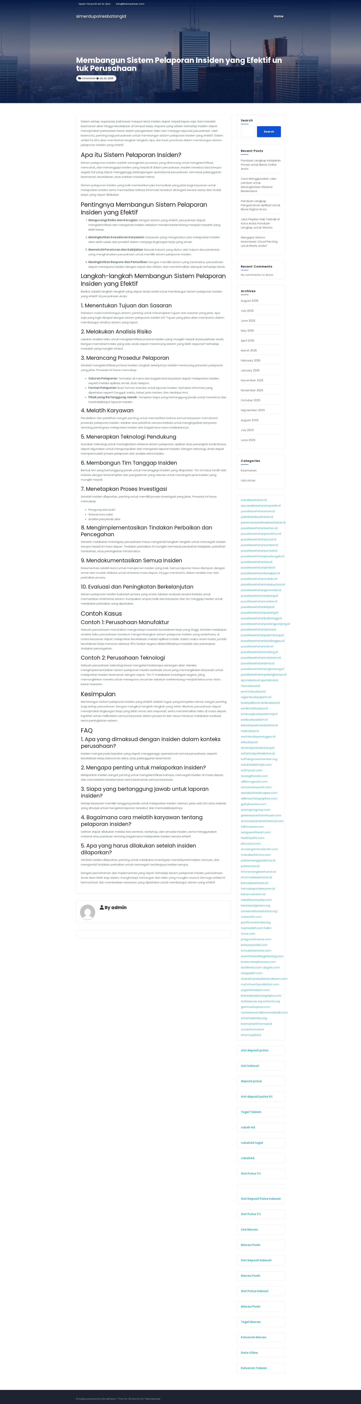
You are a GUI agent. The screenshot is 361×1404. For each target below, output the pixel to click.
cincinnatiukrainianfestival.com (262, 821)
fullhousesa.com (252, 827)
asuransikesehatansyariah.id (261, 505)
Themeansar (152, 1399)
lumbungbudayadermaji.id (259, 714)
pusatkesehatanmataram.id (261, 658)
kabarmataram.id (253, 894)
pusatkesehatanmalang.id (259, 652)
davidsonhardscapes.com (259, 793)
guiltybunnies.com (253, 804)
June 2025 (248, 440)
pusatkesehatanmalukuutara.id (263, 584)
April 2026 (247, 340)
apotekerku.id (250, 680)
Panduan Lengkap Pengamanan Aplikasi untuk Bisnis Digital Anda (260, 205)
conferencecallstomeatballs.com (264, 1012)
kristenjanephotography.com (261, 996)
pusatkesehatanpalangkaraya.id (263, 674)
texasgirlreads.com (254, 776)
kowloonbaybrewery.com (258, 962)
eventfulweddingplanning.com (262, 956)
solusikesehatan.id (254, 500)
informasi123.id (251, 1035)
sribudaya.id (249, 742)
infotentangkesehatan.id (258, 872)
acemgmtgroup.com (255, 810)
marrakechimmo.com (256, 855)
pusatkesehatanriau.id (256, 562)
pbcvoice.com (251, 843)
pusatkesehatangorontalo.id (261, 590)
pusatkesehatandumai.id (258, 629)
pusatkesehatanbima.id (257, 663)
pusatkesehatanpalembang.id (262, 635)
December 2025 (252, 380)
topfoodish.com (252, 928)
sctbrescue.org (251, 1001)
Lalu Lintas (248, 480)
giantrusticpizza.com (255, 1007)
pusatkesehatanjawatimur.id (261, 534)
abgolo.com (271, 967)
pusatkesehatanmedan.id (259, 601)
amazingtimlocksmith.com (259, 849)
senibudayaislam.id (254, 720)
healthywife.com (252, 838)
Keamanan (89, 78)
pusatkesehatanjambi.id (258, 567)
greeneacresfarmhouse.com (261, 815)
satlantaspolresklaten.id (258, 753)
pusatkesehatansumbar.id (259, 545)
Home (278, 16)
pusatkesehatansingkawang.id (262, 669)
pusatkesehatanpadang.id (259, 613)
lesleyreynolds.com (254, 945)
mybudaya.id (250, 731)
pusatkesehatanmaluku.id (259, 579)
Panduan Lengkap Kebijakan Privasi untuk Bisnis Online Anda (261, 164)
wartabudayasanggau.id (258, 736)
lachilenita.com (251, 967)
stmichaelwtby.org (254, 1018)
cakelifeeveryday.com (256, 900)
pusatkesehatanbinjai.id (257, 607)
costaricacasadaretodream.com (264, 979)
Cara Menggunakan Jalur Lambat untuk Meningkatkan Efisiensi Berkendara (258, 185)
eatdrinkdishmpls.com (256, 765)
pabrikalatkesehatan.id (257, 517)
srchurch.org (271, 1001)
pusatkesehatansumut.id (258, 539)
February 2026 (251, 360)
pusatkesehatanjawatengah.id (262, 556)
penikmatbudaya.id (254, 708)
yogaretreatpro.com (255, 990)
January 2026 (250, 370)
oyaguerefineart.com (256, 832)
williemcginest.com (254, 781)
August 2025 (250, 420)
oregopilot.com (251, 973)
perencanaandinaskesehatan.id (263, 522)
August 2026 (249, 301)
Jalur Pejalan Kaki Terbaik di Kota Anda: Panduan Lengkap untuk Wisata (260, 223)
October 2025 (250, 400)
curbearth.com (251, 917)
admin (119, 907)
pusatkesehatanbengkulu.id (260, 573)
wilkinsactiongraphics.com (259, 798)
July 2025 (247, 430)
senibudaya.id (270, 703)
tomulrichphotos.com (256, 950)
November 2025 (252, 390)
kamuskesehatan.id (254, 883)
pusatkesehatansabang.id (259, 596)
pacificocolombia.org (256, 922)
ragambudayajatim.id (256, 697)
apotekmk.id (269, 680)
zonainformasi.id (252, 1029)
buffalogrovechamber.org (259, 759)
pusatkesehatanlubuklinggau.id (262, 641)
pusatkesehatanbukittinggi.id (261, 618)
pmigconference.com (256, 939)
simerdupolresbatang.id (257, 748)
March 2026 (249, 350)
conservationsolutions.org (259, 911)
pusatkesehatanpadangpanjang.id (265, 624)
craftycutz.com (251, 770)
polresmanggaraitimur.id (258, 860)
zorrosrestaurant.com (256, 787)
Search (247, 120)
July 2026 (247, 311)
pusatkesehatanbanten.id (259, 528)
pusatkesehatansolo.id (257, 646)
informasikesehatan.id (256, 877)
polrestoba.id (250, 866)
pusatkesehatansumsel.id (259, 551)
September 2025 (253, 410)
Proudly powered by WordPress (96, 1399)
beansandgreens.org (255, 905)
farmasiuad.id (250, 686)
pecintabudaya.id (253, 691)
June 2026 (248, 321)
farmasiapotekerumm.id (258, 889)
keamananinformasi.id (256, 1024)
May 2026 (247, 331)
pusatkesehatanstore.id (258, 511)
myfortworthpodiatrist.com (260, 984)
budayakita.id (250, 703)
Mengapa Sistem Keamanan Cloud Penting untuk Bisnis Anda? (259, 241)
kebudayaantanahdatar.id (259, 725)
